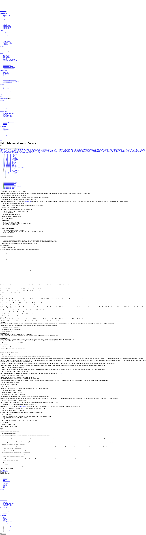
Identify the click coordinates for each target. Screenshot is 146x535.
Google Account (28, 201)
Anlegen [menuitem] (1, 30)
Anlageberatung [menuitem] (5, 32)
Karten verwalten (132, 149)
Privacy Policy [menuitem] (5, 483)
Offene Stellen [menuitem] (5, 114)
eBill (103, 149)
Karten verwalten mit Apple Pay (29, 149)
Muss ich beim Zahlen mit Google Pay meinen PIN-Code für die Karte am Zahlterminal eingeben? (19, 243)
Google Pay (37, 150)
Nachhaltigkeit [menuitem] (5, 105)
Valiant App (125, 151)
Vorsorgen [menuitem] (2, 39)
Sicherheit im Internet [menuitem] (6, 481)
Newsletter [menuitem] (5, 479)
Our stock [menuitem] (4, 134)
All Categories (3, 149)
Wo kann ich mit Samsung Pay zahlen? (9, 424)
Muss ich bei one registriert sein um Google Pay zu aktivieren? (13, 268)
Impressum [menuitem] (5, 484)
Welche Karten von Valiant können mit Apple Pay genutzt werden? (14, 300)
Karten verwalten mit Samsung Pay (65, 151)
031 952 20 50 (60, 373)
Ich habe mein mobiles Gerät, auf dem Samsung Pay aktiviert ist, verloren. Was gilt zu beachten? (19, 404)
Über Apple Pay (46, 149)
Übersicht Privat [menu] (3, 11)
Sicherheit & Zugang (11, 152)
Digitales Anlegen (62, 149)
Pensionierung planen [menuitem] (6, 41)
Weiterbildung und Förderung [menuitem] (8, 116)
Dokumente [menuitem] (5, 485)
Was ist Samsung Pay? (6, 464)
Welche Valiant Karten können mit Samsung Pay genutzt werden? (13, 394)
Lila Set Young (37, 152)
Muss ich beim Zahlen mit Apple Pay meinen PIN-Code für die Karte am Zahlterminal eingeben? (19, 342)
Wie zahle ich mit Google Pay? (7, 218)
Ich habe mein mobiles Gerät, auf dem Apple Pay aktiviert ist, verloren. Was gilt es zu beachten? (19, 304)
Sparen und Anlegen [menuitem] (3, 70)
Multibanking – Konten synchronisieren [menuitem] (10, 60)
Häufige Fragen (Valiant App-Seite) (90, 150)
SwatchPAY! (2, 151)
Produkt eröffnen (6, 7)
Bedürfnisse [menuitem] (2, 84)
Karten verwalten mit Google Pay (57, 150)
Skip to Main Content (4, 1)
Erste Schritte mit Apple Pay (18, 149)
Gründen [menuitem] (4, 86)
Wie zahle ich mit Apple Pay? (7, 331)
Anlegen (7, 149)
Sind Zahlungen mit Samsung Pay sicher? (9, 433)
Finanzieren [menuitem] (2, 62)
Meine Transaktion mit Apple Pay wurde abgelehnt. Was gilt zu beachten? (15, 371)
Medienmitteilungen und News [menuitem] (8, 121)
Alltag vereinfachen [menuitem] (6, 88)
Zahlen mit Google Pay (67, 150)
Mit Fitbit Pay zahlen (139, 149)
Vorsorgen (27, 152)
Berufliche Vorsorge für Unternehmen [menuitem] (9, 80)
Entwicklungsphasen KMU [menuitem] (8, 82)
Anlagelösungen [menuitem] (6, 73)
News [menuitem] (4, 128)
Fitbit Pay (122, 149)
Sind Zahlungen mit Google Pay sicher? (9, 259)
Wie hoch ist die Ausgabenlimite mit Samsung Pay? (11, 460)
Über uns (4, 5)
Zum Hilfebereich (4, 190)
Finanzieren (118, 149)
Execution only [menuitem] (5, 34)
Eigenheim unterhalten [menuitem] (7, 27)
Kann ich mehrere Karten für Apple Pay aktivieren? (11, 327)
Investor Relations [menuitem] (3, 126)
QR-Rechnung (21, 151)
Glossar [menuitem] (4, 486)
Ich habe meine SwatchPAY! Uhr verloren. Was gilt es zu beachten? (14, 191)
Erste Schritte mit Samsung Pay (53, 151)
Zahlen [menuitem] (1, 53)
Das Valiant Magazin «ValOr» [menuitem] (8, 122)
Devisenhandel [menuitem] (5, 90)
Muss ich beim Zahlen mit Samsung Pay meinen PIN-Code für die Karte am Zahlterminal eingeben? (20, 420)
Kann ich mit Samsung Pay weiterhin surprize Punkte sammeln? (13, 410)
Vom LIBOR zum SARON (20, 152)
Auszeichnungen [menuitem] (6, 109)
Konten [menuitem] (4, 16)
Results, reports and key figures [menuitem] (8, 133)
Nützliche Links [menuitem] (2, 475)
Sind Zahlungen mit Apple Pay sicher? (9, 354)
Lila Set (33, 152)
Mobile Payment (4, 148)
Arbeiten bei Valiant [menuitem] (3, 111)
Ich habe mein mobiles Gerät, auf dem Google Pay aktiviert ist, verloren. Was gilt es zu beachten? (19, 199)
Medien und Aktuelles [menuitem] (3, 118)
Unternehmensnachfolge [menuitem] (7, 91)
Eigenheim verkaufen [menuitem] (6, 28)
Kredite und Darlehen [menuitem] (7, 65)
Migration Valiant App (113, 150)
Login (4, 8)
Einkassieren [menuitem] (5, 58)
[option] (10, 154)
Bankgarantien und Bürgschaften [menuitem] (9, 67)
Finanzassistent (77, 149)
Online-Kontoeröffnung (13, 151)
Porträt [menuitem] (4, 102)
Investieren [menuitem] (5, 89)
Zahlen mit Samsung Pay (76, 151)
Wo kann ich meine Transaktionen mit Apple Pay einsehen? (12, 375)
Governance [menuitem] (5, 131)
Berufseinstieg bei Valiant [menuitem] (7, 115)
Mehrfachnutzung (3, 152)
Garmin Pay (6, 150)
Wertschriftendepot (94, 149)
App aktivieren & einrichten (136, 151)
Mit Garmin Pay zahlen (24, 150)
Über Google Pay (75, 150)
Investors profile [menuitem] (6, 129)
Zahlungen (100, 149)
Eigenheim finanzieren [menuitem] (7, 26)
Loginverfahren (106, 150)
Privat (4, 3)
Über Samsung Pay (84, 151)
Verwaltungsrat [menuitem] (5, 103)
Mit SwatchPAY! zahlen (108, 151)
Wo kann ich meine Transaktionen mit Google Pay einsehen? (13, 286)
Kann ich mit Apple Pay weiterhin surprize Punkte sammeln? (13, 311)
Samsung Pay (142, 150)
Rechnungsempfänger (112, 149)
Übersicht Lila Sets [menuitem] (6, 15)
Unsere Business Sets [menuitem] (6, 57)
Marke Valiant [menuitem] (5, 106)
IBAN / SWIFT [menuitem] (5, 478)
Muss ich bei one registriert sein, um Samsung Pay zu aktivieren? (13, 444)
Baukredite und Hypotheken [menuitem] (8, 66)
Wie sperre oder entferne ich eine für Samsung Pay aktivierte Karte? (14, 400)
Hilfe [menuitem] (4, 480)
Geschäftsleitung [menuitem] (6, 104)
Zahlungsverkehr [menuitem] (6, 18)
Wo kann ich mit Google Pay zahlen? (8, 247)
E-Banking (68, 149)
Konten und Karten (83, 149)
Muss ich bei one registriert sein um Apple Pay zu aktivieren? (13, 367)
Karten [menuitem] (4, 17)
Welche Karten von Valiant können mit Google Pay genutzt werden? (14, 195)
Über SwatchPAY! (117, 151)
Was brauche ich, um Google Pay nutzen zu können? (11, 276)
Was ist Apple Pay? (5, 386)
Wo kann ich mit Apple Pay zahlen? (8, 346)
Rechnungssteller (39, 151)
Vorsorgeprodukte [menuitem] (6, 44)
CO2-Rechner (56, 149)
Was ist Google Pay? (5, 296)
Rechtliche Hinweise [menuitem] (6, 482)
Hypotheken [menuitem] (5, 24)
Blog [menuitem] (1, 48)
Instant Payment (100, 150)
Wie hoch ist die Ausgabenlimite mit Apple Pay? (10, 382)
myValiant (7, 151)
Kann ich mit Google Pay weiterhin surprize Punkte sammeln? (13, 203)
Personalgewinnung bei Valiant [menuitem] (8, 113)
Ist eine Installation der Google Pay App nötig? (10, 272)
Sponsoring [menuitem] (5, 496)
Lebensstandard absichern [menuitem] (7, 42)
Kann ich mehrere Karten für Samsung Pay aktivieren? (12, 390)
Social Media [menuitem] (5, 124)
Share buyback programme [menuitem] (7, 135)
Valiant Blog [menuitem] (5, 123)
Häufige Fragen (81, 150)
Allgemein (72, 149)
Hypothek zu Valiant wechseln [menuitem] (8, 68)
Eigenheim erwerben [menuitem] (6, 25)
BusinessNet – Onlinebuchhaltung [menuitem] (9, 59)
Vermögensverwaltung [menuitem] (7, 33)
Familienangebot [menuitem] (6, 19)
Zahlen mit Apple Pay (39, 149)
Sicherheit (89, 149)
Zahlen (30, 152)
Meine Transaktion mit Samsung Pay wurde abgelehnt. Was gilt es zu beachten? (16, 452)
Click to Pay (51, 149)
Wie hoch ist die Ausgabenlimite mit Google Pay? (11, 292)
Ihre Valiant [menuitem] (2, 100)
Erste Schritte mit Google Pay (45, 150)
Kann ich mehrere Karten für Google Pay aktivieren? (11, 214)
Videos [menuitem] (4, 487)
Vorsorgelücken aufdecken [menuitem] (7, 43)
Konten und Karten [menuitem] (3, 13)
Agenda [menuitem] (4, 130)
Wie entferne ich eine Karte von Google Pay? (10, 207)
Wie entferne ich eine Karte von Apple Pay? (10, 315)
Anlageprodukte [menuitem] (6, 35)
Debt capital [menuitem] (5, 132)
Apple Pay (11, 149)
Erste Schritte (126, 149)
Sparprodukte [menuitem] (5, 72)
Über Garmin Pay (32, 150)
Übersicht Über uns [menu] (3, 98)
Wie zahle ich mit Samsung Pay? (8, 414)
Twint (122, 151)
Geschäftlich (5, 4)
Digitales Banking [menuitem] (3, 46)
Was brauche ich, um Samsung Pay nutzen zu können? (12, 448)
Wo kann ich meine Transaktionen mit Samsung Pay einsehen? (13, 456)
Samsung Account (23, 406)
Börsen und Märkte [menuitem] (6, 36)
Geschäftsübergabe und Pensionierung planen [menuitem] (11, 81)
